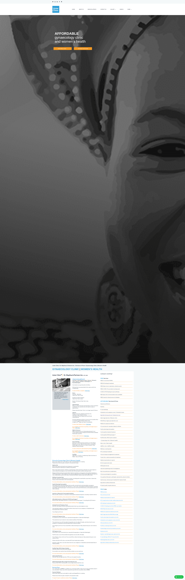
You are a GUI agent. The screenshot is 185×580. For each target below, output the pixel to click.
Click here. (77, 427)
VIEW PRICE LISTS (62, 48)
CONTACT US (103, 9)
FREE (101, 378)
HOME (73, 9)
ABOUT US (81, 9)
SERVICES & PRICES (92, 9)
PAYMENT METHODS (83, 48)
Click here (87, 390)
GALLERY (112, 9)
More (129, 9)
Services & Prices (113, 401)
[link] (61, 379)
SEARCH (121, 9)
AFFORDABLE (104, 401)
